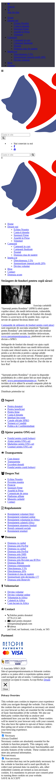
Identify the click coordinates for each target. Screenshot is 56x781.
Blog (9, 62)
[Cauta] (33, 154)
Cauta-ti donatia (21, 26)
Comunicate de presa (17, 493)
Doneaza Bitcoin (15, 562)
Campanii (12, 37)
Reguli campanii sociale (19, 528)
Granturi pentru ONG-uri (19, 446)
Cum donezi (13, 458)
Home (10, 17)
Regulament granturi (17, 531)
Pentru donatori (15, 406)
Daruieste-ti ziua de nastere (20, 574)
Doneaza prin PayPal (17, 546)
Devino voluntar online (18, 594)
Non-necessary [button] (8, 755)
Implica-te (12, 51)
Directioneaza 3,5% (23, 54)
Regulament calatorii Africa (20, 522)
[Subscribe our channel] (15, 149)
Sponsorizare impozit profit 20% (29, 57)
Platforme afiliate (15, 496)
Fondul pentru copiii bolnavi (21, 438)
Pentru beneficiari (16, 409)
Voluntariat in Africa (17, 597)
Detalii (47, 679)
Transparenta (13, 461)
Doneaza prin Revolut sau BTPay (24, 560)
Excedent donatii (15, 464)
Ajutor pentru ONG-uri (18, 441)
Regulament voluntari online (21, 517)
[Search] (3, 138)
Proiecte (11, 485)
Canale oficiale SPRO (18, 420)
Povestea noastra (15, 482)
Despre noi (12, 20)
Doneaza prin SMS (16, 554)
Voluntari (18, 34)
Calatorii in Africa (16, 600)
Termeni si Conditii (16, 423)
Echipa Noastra (21, 23)
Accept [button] (33, 679)
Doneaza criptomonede (18, 565)
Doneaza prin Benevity (18, 579)
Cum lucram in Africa (18, 603)
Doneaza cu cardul (16, 543)
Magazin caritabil (15, 499)
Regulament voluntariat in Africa (23, 519)
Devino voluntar (22, 60)
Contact (11, 65)
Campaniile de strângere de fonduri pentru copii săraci (27, 325)
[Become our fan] (14, 146)
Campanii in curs (22, 40)
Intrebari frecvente (16, 417)
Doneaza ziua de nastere (25, 48)
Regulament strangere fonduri (22, 525)
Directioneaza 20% (16, 571)
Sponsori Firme (21, 29)
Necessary (10, 735)
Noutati (17, 45)
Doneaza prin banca (17, 557)
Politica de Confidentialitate (21, 426)
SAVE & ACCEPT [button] (10, 778)
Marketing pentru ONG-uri (20, 444)
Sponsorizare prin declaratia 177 (23, 577)
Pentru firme (13, 412)
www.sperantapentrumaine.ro (15, 336)
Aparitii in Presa (22, 31)
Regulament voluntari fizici (20, 514)
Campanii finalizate (23, 43)
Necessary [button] (6, 732)
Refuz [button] (40, 679)
